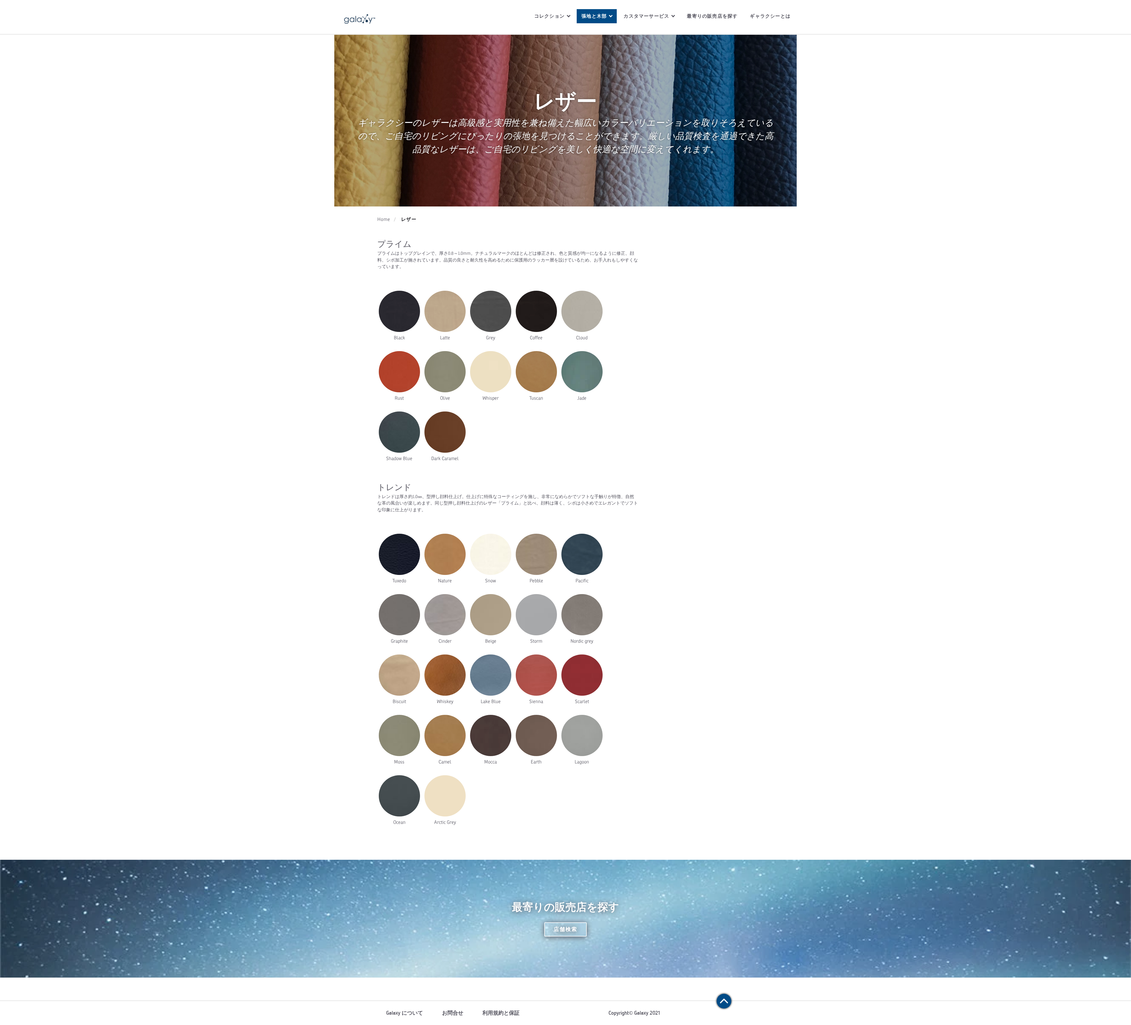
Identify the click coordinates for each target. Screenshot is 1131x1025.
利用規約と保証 (501, 1013)
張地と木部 (594, 16)
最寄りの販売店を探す (712, 16)
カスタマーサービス (647, 16)
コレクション (550, 16)
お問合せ (452, 1013)
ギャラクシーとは (770, 16)
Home (384, 219)
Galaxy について (404, 1013)
